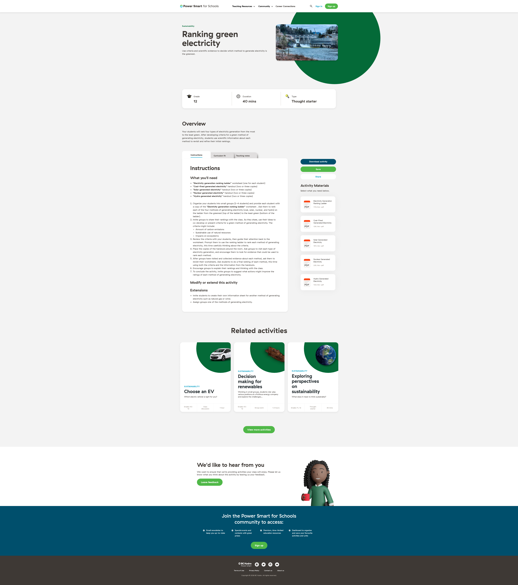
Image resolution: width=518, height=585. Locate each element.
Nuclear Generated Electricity (321, 260)
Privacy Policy (254, 570)
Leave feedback (210, 482)
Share (318, 176)
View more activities (259, 429)
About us (280, 570)
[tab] (196, 155)
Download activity (318, 161)
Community (264, 6)
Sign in (319, 6)
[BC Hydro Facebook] (258, 564)
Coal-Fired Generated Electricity (322, 221)
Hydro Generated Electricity (320, 280)
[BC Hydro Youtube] (278, 564)
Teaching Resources (242, 6)
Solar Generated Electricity (320, 241)
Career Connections (285, 6)
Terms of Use (239, 570)
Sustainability (188, 26)
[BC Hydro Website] (245, 564)
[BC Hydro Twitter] (265, 564)
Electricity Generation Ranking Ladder (322, 202)
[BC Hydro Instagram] (271, 564)
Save (318, 169)
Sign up (331, 6)
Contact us (268, 570)
